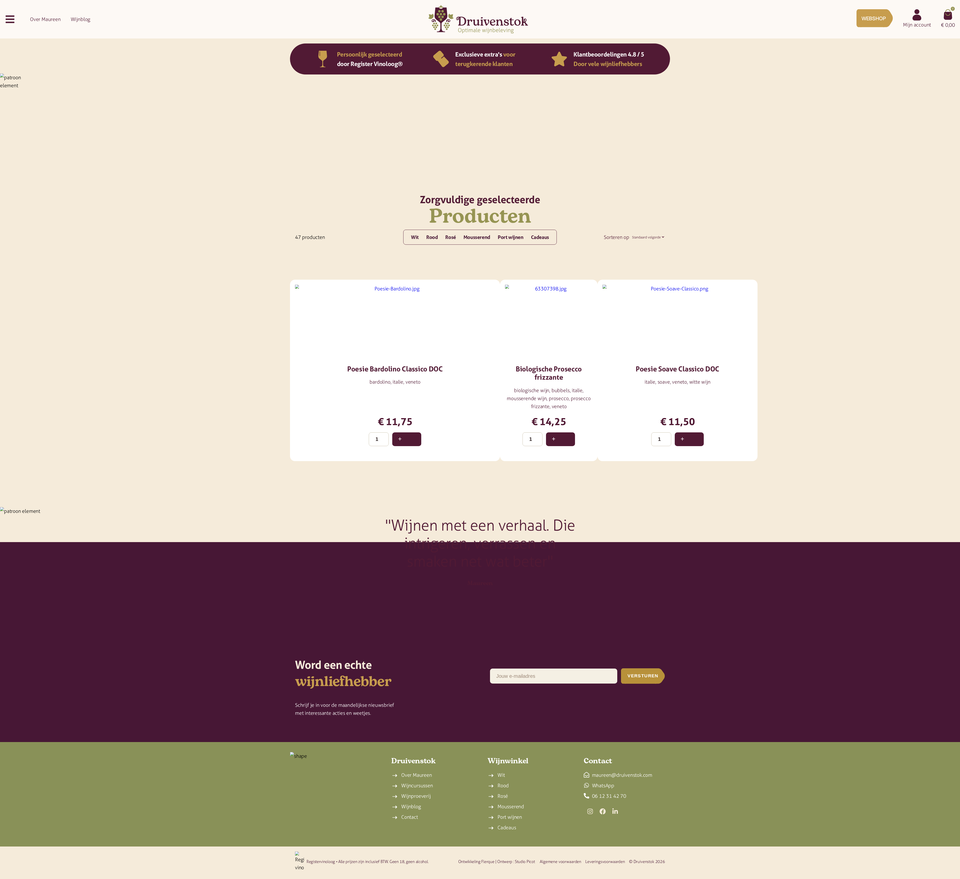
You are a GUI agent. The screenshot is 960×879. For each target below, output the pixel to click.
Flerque (487, 861)
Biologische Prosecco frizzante (549, 373)
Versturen (643, 675)
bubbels (561, 390)
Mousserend (477, 237)
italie (397, 382)
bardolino (380, 382)
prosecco (558, 398)
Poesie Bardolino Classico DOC (395, 368)
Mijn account (917, 24)
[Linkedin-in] (615, 811)
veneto (413, 382)
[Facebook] (602, 811)
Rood (432, 237)
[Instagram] (590, 811)
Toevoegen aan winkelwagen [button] (407, 439)
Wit (415, 237)
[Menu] (10, 19)
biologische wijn (531, 390)
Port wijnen (511, 237)
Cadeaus (540, 237)
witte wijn (699, 382)
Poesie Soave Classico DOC (677, 368)
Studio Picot (525, 861)
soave (664, 382)
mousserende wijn (526, 398)
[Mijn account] (917, 15)
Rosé (450, 237)
